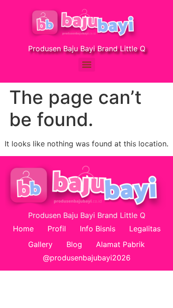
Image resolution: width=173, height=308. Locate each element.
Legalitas (145, 228)
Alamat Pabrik (120, 244)
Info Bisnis (97, 228)
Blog (74, 244)
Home (23, 228)
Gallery (40, 244)
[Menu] (86, 65)
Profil (57, 228)
